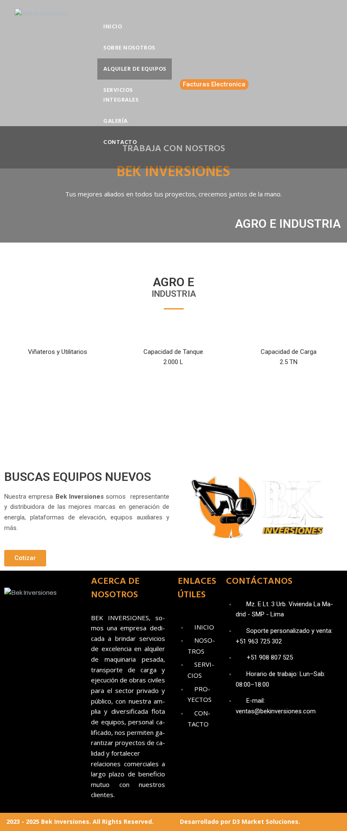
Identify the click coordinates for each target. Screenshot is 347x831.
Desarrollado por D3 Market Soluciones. (240, 821)
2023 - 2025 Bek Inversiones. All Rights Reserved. (80, 821)
